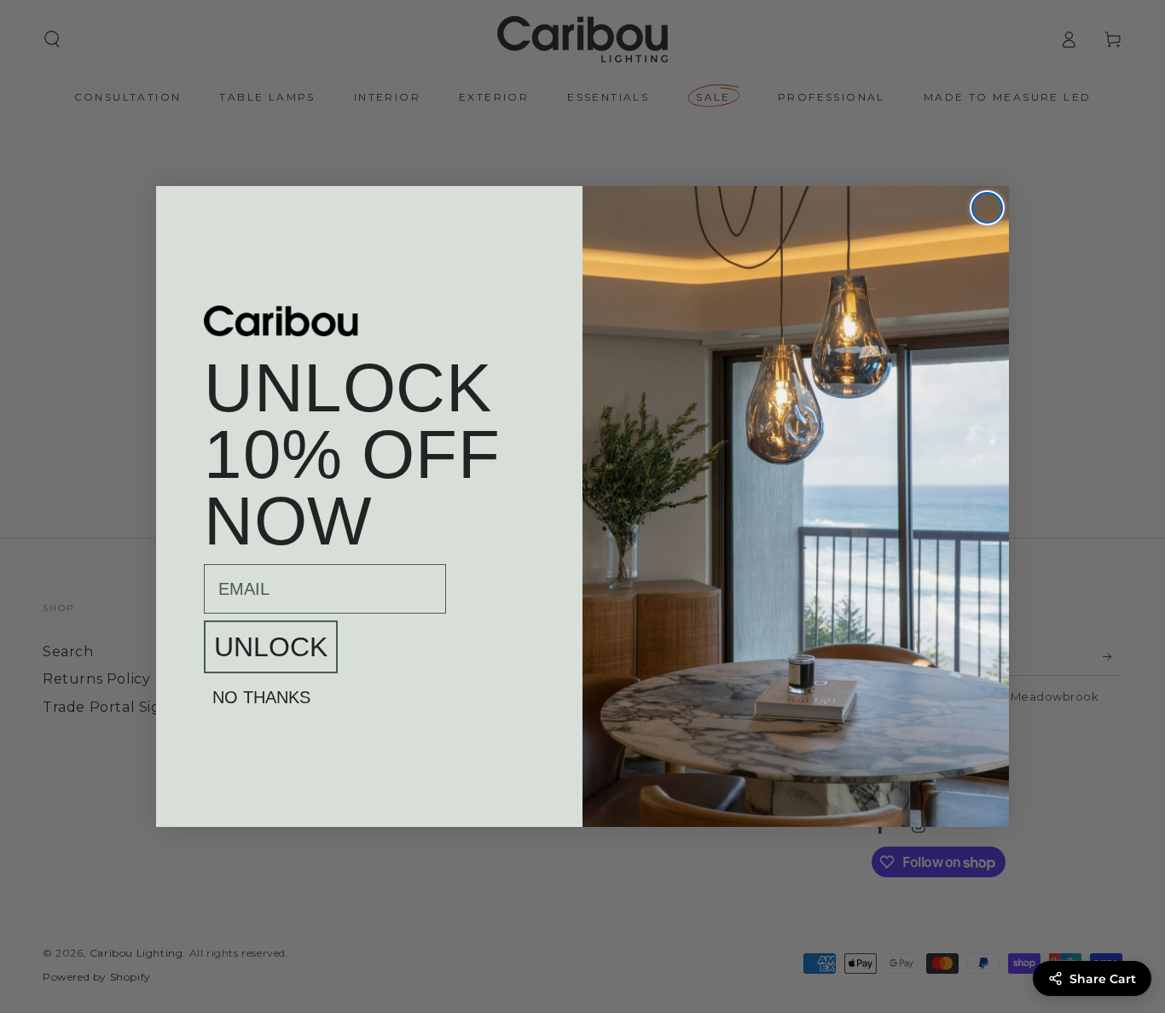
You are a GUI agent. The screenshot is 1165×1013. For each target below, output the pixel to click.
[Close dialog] (987, 208)
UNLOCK (270, 647)
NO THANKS (261, 697)
